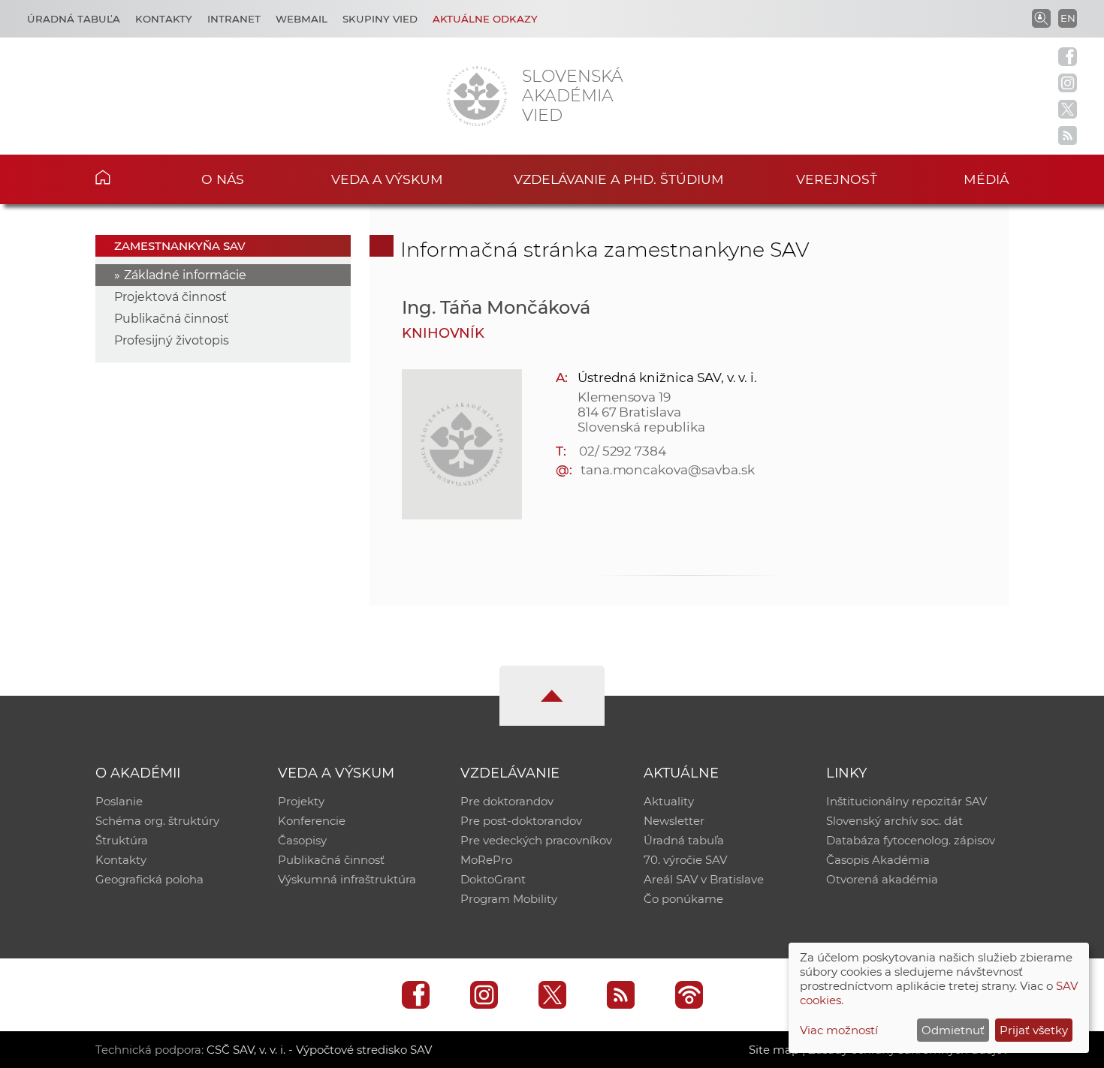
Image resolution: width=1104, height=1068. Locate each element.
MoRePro (486, 860)
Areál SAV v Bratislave (704, 879)
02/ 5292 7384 (622, 451)
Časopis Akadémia (878, 860)
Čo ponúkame (683, 899)
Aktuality (669, 801)
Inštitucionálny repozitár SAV (906, 801)
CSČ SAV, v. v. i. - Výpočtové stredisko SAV (319, 1049)
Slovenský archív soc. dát (894, 821)
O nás (222, 179)
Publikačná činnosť (171, 318)
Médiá (986, 179)
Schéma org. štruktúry (157, 821)
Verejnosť (836, 179)
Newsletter (674, 821)
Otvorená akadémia (882, 879)
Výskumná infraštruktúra (347, 879)
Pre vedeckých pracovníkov (536, 840)
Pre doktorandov (507, 801)
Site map (774, 1049)
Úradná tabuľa (73, 19)
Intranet (234, 19)
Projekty (301, 801)
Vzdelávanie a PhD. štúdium (619, 179)
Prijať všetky (1034, 1030)
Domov (125, 177)
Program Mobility (508, 899)
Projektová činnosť (170, 297)
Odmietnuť (953, 1030)
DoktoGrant (493, 879)
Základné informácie (185, 275)
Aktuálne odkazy (485, 19)
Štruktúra (121, 840)
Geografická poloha (149, 879)
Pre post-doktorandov (521, 821)
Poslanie (119, 801)
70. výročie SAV (685, 860)
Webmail (301, 19)
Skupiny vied (380, 19)
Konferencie (311, 821)
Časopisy (302, 840)
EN (1067, 18)
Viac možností (839, 1030)
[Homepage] (477, 96)
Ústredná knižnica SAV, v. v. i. (667, 377)
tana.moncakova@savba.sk (668, 469)
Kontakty (163, 19)
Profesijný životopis (171, 340)
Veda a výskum (387, 179)
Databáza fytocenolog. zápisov (910, 840)
